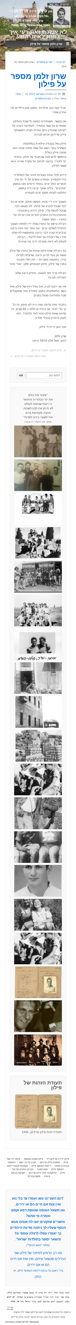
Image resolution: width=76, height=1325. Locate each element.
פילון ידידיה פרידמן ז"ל (58, 1159)
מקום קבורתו (34, 1176)
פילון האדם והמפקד (33, 1159)
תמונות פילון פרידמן (50, 1162)
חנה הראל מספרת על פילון (30, 356)
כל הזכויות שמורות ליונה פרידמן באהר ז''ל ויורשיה (38, 1312)
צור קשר (53, 4)
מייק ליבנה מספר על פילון (46, 350)
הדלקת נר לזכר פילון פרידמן (43, 1173)
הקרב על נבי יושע (27, 1162)
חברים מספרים (45, 62)
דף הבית (64, 4)
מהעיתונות (42, 1169)
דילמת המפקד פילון (41, 1166)
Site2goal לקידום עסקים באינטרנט (22, 1322)
